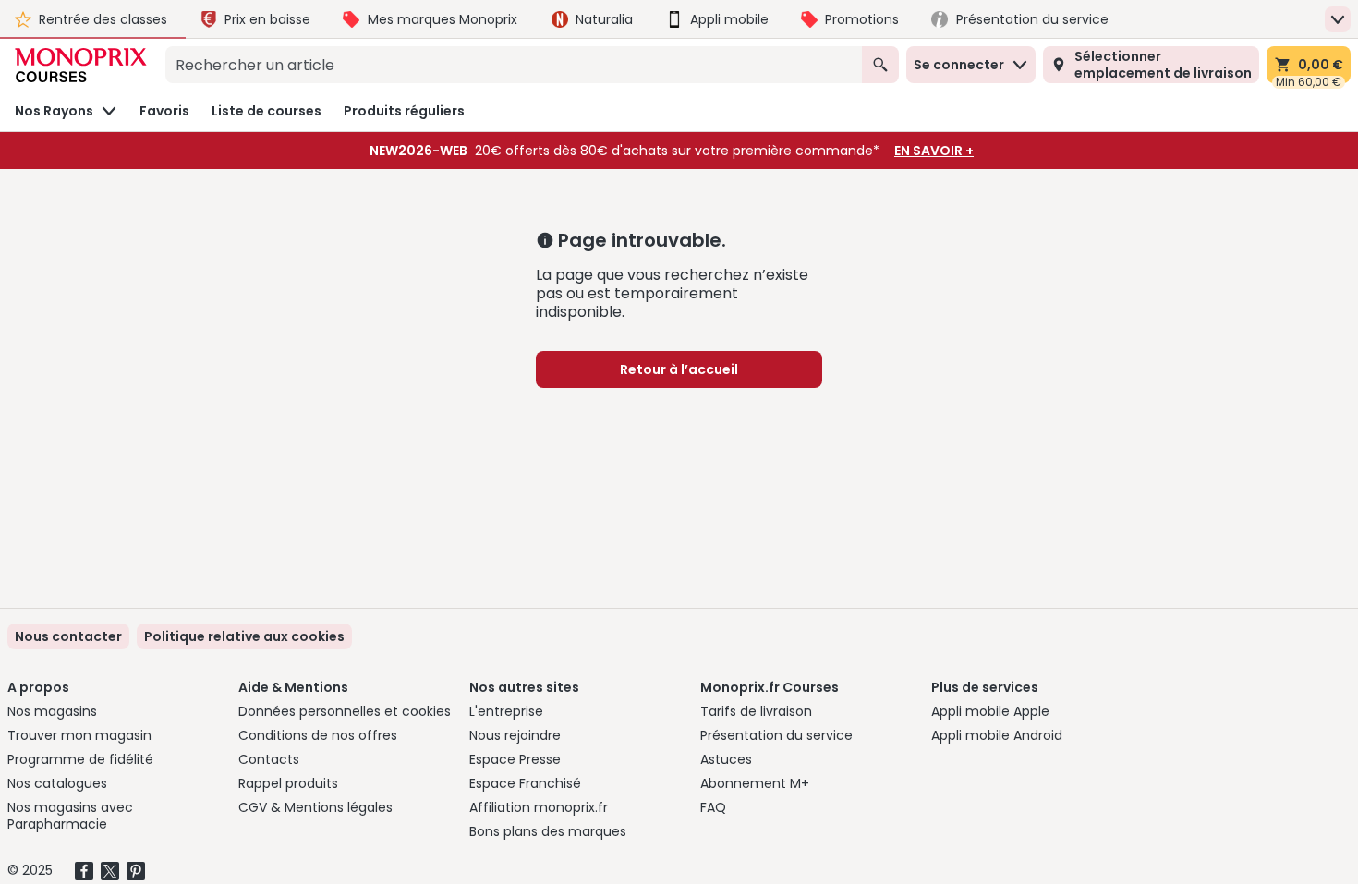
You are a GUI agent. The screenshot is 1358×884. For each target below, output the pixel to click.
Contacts (268, 759)
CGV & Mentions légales (315, 807)
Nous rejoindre (515, 735)
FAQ (713, 807)
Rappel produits (288, 783)
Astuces (726, 759)
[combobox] (514, 64)
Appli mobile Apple (990, 711)
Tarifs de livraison (756, 711)
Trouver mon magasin (79, 735)
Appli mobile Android (996, 735)
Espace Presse (515, 759)
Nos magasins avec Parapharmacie (70, 815)
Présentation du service (776, 735)
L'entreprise (506, 711)
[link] (244, 636)
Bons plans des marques (547, 831)
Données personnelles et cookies (344, 711)
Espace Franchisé (525, 783)
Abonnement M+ (754, 783)
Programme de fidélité (80, 759)
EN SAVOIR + (934, 150)
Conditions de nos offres (317, 735)
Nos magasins (52, 711)
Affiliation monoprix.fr (538, 807)
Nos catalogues (57, 783)
